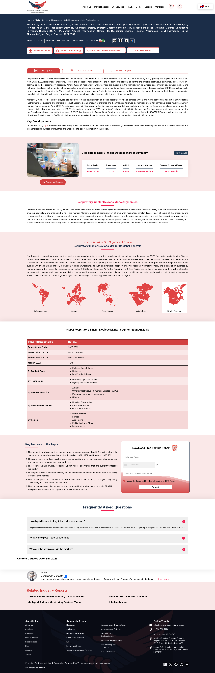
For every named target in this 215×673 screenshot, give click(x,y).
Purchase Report (143, 50)
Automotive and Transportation (113, 625)
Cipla (46, 125)
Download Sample (42, 50)
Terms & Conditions (89, 663)
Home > (30, 20)
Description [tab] (46, 70)
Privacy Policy (104, 663)
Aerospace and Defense (111, 629)
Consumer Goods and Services (79, 650)
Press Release (31, 642)
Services (29, 629)
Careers (148, 7)
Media (138, 7)
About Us (86, 7)
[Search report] (171, 6)
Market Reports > (43, 20)
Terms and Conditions (145, 481)
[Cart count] (179, 6)
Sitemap (28, 654)
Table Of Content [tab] (84, 70)
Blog (27, 646)
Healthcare (70, 625)
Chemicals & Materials (75, 638)
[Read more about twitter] (170, 664)
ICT (67, 642)
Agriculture (70, 629)
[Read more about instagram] (181, 664)
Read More (163, 579)
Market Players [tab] (123, 70)
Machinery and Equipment (111, 640)
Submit (155, 487)
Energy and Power (74, 646)
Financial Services (108, 651)
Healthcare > (57, 20)
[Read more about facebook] (175, 664)
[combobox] (139, 465)
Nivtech (42, 668)
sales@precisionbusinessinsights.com (169, 625)
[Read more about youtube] (186, 664)
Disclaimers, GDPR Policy (164, 481)
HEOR (130, 7)
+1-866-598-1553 (161, 629)
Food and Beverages (75, 633)
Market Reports (101, 7)
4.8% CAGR (181, 153)
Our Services (118, 7)
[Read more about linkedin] (65, 576)
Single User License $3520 (105, 50)
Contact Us (160, 7)
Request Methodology (70, 50)
